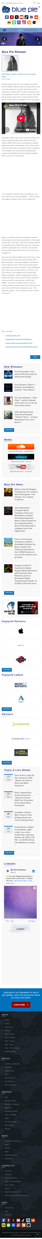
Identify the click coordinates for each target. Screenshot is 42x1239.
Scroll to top (37, 1234)
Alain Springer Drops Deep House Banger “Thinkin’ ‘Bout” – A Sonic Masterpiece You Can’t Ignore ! (26, 417)
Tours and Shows (10, 1085)
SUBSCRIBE (19, 1005)
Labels (7, 1144)
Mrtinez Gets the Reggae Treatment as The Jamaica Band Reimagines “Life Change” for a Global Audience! (26, 494)
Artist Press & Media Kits (12, 1064)
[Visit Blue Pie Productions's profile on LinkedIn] (8, 871)
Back (35, 357)
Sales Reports (9, 1125)
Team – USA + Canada (12, 1048)
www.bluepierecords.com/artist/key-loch (22, 347)
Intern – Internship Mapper (13, 1181)
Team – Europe (9, 1041)
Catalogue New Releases (13, 1141)
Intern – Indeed (9, 1185)
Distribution (8, 1108)
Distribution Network (11, 1111)
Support (7, 1188)
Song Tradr (8, 1215)
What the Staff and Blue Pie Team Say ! (17, 1195)
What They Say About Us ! (13, 1192)
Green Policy (9, 1027)
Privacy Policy (9, 1208)
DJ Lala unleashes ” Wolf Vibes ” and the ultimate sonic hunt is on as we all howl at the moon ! (26, 401)
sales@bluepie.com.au (14, 3)
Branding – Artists (10, 1101)
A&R (6, 1097)
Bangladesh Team (10, 1051)
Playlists (7, 1148)
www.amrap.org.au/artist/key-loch (19, 343)
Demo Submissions (11, 1178)
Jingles (7, 1118)
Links (6, 1211)
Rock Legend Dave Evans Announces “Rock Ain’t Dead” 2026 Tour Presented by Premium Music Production (24, 799)
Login (38, 3)
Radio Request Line (11, 1155)
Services (7, 1129)
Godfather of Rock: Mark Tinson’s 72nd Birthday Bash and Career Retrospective (24, 816)
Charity (7, 1023)
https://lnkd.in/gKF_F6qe (23, 881)
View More (9, 430)
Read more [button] (10, 883)
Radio (7, 1151)
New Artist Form (10, 1078)
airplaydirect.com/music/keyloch (19, 339)
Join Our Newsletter (11, 1122)
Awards (7, 1020)
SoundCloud (9, 1158)
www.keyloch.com (13, 336)
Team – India (9, 1044)
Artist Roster (8, 1067)
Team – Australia (10, 1037)
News (6, 1074)
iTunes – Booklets (10, 1115)
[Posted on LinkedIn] (33, 871)
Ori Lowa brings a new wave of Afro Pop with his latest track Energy (26, 374)
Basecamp (8, 1174)
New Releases (9, 1081)
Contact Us (8, 1171)
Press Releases (10, 1034)
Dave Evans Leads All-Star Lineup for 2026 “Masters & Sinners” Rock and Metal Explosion (24, 780)
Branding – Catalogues (12, 1104)
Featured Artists (9, 1071)
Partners (7, 1030)
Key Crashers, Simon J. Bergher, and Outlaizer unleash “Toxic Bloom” (25, 387)
